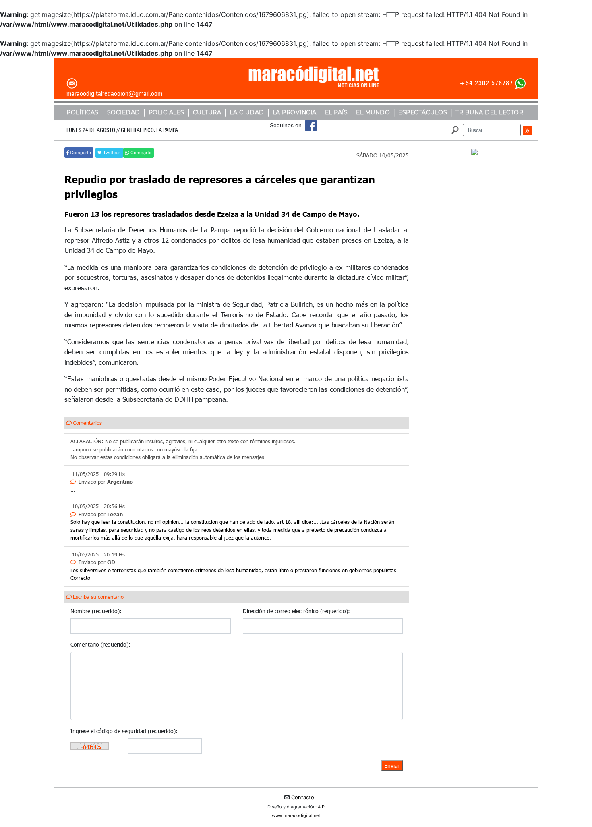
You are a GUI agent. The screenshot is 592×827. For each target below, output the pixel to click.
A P (321, 807)
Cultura (207, 112)
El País (336, 112)
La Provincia (295, 112)
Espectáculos (422, 112)
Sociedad (123, 112)
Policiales (166, 112)
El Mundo (373, 112)
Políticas (82, 112)
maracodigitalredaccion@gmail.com (114, 93)
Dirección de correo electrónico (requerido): (296, 611)
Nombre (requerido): (96, 611)
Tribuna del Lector (489, 112)
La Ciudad (247, 112)
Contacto (302, 797)
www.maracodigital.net (296, 815)
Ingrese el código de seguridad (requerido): (124, 731)
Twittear (111, 152)
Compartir (80, 152)
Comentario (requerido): (100, 644)
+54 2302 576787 (486, 83)
